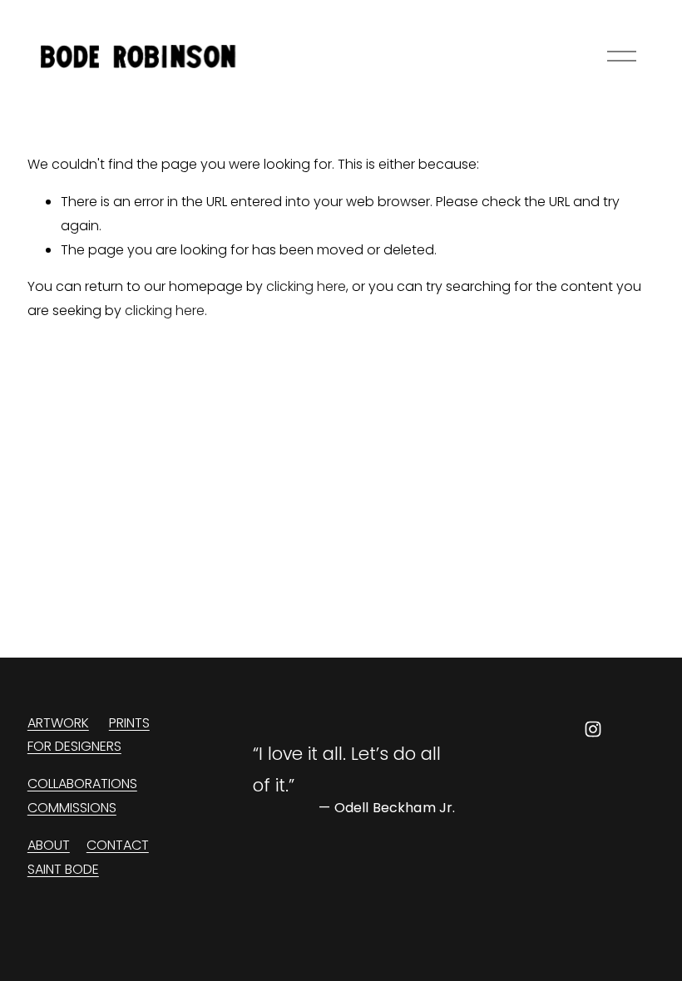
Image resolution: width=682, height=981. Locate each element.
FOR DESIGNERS (74, 746)
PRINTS (129, 722)
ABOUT (48, 845)
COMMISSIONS (71, 807)
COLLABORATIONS (82, 783)
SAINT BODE (63, 869)
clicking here (306, 286)
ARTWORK (58, 722)
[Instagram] (593, 729)
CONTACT (117, 845)
